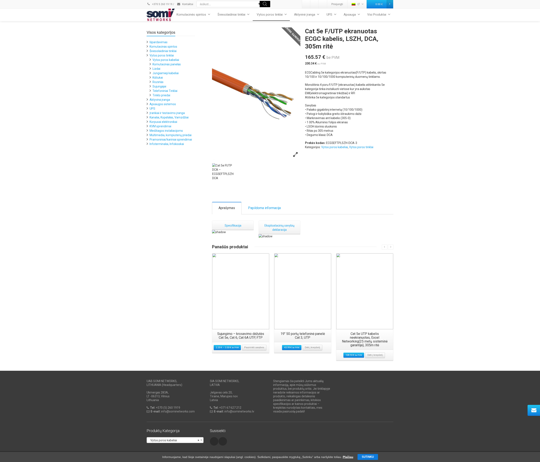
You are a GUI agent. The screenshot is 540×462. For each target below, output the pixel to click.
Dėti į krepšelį (312, 347)
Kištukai (158, 77)
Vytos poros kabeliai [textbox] (173, 440)
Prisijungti (337, 4)
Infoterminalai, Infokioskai (167, 144)
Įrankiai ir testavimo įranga (167, 113)
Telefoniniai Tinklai (165, 91)
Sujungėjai (159, 86)
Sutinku (368, 456)
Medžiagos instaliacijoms (166, 130)
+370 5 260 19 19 (161, 4)
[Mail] (314, 4)
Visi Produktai (376, 14)
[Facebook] (323, 4)
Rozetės (158, 82)
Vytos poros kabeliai (334, 147)
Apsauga (350, 14)
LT (359, 4)
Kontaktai (187, 4)
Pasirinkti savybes (254, 347)
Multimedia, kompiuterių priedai (171, 135)
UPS (329, 14)
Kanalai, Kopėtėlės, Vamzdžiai (169, 117)
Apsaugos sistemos (163, 104)
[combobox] (175, 440)
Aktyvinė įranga (304, 14)
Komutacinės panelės (167, 64)
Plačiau (348, 457)
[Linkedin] (306, 4)
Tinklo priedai (161, 95)
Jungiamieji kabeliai (166, 73)
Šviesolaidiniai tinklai (231, 14)
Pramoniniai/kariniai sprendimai (171, 139)
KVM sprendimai (160, 126)
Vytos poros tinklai (270, 14)
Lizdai (156, 68)
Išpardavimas (158, 42)
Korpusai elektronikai (163, 122)
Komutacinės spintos (191, 14)
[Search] (265, 4)
